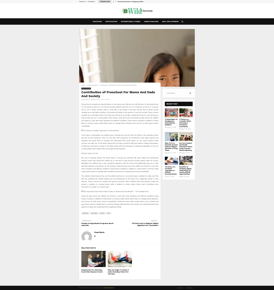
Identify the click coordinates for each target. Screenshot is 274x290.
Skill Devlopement (170, 21)
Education (97, 21)
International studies (130, 21)
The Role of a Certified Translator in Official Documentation (171, 170)
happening (94, 213)
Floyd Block (86, 99)
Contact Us (82, 1)
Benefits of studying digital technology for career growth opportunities (185, 170)
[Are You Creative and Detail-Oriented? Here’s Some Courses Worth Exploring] (186, 136)
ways (108, 213)
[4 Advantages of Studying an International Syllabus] (171, 112)
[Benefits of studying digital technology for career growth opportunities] (186, 160)
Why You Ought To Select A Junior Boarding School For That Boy (118, 272)
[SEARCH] (190, 93)
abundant (85, 213)
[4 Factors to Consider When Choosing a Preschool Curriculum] (186, 112)
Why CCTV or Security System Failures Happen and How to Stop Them (171, 146)
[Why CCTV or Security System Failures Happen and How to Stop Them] (171, 136)
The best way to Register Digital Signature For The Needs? (145, 224)
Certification (111, 21)
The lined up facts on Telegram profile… (130, 1)
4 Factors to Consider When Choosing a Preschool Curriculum (185, 122)
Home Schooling (151, 21)
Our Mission (91, 1)
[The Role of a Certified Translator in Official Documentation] (171, 160)
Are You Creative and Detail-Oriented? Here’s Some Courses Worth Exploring (185, 146)
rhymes (102, 213)
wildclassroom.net (109, 288)
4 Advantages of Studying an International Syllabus (171, 121)
